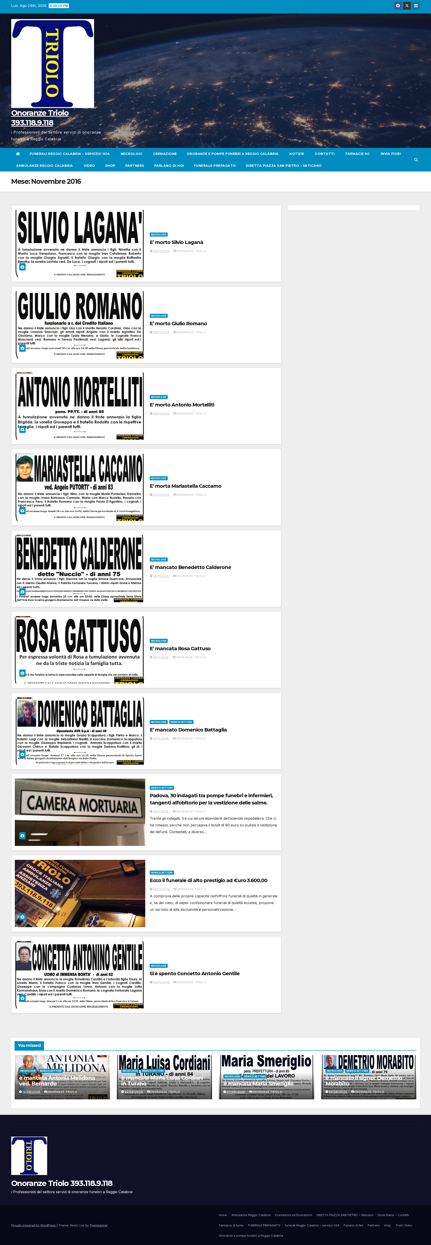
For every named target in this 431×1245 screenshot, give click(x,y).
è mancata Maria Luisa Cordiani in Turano (162, 1081)
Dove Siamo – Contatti (393, 1215)
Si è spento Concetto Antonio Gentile (195, 974)
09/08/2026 (134, 1091)
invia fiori (390, 154)
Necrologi (131, 154)
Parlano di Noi (169, 166)
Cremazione (164, 154)
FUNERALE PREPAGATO (215, 166)
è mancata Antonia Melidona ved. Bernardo (57, 1081)
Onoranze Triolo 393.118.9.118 (61, 1183)
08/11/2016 (161, 889)
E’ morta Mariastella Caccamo (185, 486)
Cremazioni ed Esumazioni (293, 1215)
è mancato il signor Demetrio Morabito (363, 1081)
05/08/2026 (338, 1091)
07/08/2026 (236, 1091)
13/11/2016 (161, 811)
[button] (416, 160)
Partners (134, 166)
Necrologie (158, 234)
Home (223, 1215)
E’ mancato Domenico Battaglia (188, 730)
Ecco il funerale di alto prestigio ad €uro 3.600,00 (208, 880)
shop (110, 166)
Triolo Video (404, 1225)
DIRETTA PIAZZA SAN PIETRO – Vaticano (284, 166)
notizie (296, 154)
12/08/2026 (31, 1091)
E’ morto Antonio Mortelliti (182, 405)
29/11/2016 (161, 332)
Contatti (324, 154)
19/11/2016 (161, 576)
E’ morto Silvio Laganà (176, 242)
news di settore (181, 722)
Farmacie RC (357, 154)
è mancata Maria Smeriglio (258, 1083)
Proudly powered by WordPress (34, 1225)
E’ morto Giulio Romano (178, 324)
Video (89, 166)
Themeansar (98, 1225)
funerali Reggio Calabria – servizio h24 (70, 154)
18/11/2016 (161, 657)
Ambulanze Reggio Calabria (44, 166)
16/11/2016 (161, 738)
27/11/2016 (161, 494)
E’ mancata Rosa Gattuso (180, 649)
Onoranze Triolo (191, 251)
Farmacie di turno (231, 1225)
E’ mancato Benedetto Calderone (190, 567)
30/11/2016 (161, 251)
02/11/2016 (161, 982)
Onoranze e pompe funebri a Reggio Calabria (233, 154)
